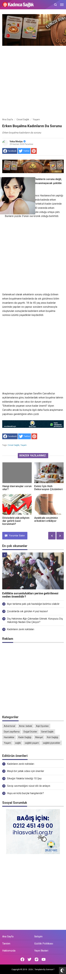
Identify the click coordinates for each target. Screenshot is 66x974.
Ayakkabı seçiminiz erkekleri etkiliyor (46, 519)
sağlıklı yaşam (32, 743)
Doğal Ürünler (30, 731)
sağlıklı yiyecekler (51, 743)
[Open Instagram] (36, 959)
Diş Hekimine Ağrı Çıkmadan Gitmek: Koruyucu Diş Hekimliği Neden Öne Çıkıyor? (35, 620)
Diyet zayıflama (12, 731)
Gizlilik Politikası (43, 943)
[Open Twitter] (29, 959)
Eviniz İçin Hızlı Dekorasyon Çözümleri (48, 488)
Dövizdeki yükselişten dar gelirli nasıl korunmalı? (15, 520)
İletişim (38, 936)
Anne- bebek (25, 726)
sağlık (18, 743)
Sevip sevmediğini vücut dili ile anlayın (28, 785)
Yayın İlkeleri (41, 950)
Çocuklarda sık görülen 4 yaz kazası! (27, 611)
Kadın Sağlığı (24, 737)
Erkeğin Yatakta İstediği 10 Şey (24, 778)
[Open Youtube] (43, 959)
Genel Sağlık (47, 731)
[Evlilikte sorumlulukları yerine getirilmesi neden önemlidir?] (33, 570)
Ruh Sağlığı (52, 737)
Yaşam (24, 445)
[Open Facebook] (22, 959)
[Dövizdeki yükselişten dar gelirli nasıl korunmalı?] (17, 504)
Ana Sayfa (7, 936)
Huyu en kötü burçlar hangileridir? (25, 793)
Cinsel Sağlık (13, 445)
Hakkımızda (8, 950)
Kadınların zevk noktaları (20, 629)
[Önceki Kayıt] (52, 535)
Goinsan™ (50, 969)
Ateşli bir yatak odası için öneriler (25, 771)
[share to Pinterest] (34, 151)
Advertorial (9, 726)
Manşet (39, 737)
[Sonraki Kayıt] (60, 535)
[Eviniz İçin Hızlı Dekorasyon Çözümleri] (49, 472)
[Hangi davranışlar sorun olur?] (17, 472)
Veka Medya (16, 141)
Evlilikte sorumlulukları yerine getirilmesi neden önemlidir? (30, 595)
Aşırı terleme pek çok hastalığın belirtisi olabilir (33, 603)
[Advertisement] (33, 81)
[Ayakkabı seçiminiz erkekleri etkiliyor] (49, 504)
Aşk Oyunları (42, 726)
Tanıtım (6, 943)
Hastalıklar (9, 737)
